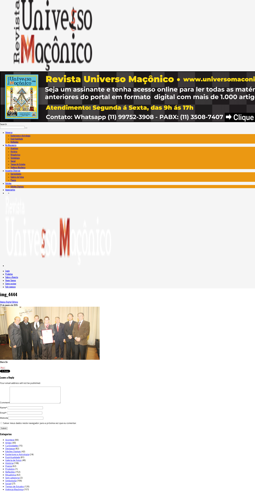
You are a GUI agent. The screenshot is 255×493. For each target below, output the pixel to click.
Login (7, 270)
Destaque (10, 448)
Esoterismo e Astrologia (20, 135)
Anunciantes (10, 189)
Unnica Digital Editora (9, 302)
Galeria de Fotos (17, 177)
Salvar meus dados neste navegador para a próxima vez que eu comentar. (39, 423)
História (14, 151)
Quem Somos (10, 280)
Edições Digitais (17, 186)
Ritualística (15, 154)
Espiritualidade (17, 138)
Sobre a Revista (11, 277)
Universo (8, 132)
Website (4, 417)
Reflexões (14, 142)
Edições (8, 183)
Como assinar (10, 283)
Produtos (9, 274)
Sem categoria (12, 477)
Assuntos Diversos (12, 170)
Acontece (14, 148)
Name (3, 407)
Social (13, 161)
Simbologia (15, 158)
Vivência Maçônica (18, 167)
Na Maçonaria (10, 145)
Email (3, 412)
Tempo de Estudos (18, 164)
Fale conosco (10, 286)
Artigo (8, 442)
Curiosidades (16, 173)
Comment (5, 402)
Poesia (13, 180)
